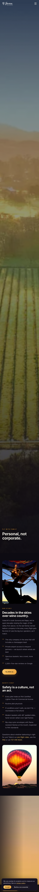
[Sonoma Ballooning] (7, 3)
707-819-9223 (16, 740)
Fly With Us (9, 672)
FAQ (3, 740)
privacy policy (21, 883)
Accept (7, 887)
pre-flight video (23, 737)
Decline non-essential (21, 887)
